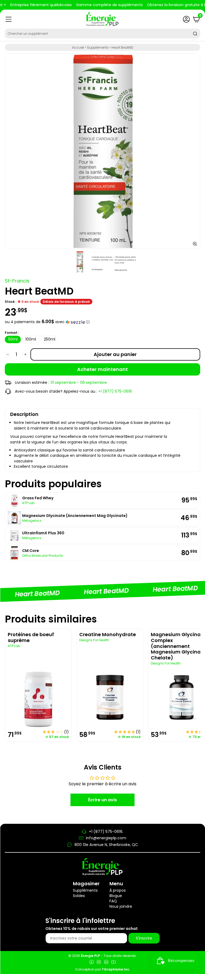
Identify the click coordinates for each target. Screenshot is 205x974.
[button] (102, 322)
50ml (13, 339)
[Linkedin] (106, 962)
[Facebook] (91, 962)
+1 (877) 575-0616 (115, 391)
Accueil (78, 47)
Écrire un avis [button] (102, 800)
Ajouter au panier (115, 354)
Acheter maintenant (102, 369)
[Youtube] (113, 962)
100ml (30, 339)
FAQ (113, 901)
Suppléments (98, 47)
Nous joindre (120, 906)
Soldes (79, 895)
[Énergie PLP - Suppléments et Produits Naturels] (102, 19)
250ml (49, 339)
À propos (117, 890)
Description (24, 414)
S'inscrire (144, 938)
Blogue (115, 895)
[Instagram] (98, 962)
